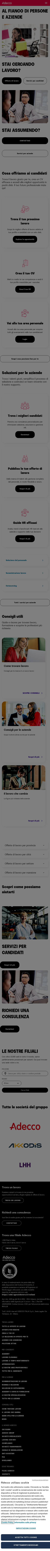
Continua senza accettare (40, 1480)
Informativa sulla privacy (25, 1522)
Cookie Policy (8, 1522)
